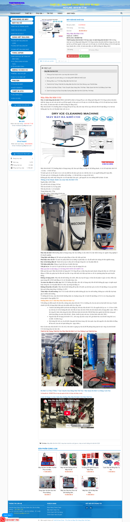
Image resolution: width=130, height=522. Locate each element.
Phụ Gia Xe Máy (17, 84)
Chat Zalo (7, 515)
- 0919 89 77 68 (28, 123)
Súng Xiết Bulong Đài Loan (20, 41)
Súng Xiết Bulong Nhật (20, 49)
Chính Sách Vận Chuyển (54, 514)
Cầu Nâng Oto (17, 95)
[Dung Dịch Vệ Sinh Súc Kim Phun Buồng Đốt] (47, 482)
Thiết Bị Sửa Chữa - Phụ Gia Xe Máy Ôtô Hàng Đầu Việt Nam (71, 520)
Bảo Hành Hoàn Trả (53, 510)
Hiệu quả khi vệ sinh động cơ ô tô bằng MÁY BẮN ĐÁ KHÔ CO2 (66, 77)
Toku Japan (17, 53)
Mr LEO (21, 121)
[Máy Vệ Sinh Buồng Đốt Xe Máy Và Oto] (69, 459)
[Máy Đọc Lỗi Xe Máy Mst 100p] (90, 482)
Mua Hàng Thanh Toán (54, 507)
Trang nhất (15, 13)
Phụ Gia (15, 80)
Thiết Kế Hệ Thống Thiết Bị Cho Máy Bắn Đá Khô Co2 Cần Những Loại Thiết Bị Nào (72, 84)
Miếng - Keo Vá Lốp (19, 73)
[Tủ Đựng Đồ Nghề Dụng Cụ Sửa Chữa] (90, 459)
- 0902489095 (28, 144)
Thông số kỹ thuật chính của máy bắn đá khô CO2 (62, 74)
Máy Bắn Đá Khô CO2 (51, 71)
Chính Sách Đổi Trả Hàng (55, 512)
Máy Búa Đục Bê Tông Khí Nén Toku (21, 56)
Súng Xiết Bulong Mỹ (20, 46)
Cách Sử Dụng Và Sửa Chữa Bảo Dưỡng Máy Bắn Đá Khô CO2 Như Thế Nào (70, 90)
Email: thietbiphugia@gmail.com (22, 125)
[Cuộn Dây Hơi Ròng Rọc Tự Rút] (111, 459)
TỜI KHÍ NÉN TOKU (18, 66)
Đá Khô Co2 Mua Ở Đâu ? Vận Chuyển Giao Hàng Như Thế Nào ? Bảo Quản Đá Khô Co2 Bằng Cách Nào (79, 87)
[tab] (47, 61)
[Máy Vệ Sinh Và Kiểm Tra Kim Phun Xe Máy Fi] (47, 459)
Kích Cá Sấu (16, 98)
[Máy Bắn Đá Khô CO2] (51, 28)
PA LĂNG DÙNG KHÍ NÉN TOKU (20, 61)
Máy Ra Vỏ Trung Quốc (20, 26)
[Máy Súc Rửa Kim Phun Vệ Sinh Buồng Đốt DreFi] (69, 482)
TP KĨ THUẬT (22, 141)
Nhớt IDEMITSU (17, 87)
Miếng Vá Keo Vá (20, 70)
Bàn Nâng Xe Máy (20, 19)
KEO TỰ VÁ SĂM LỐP (18, 77)
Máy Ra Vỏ (17, 23)
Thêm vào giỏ (74, 56)
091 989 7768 (19, 509)
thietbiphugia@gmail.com (21, 513)
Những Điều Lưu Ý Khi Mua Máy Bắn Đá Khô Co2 (62, 81)
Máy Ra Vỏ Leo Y (18, 33)
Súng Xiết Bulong (20, 37)
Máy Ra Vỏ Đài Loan (19, 30)
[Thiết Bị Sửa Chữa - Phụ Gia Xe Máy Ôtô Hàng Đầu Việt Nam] (16, 3)
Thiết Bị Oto (18, 91)
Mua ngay (85, 56)
